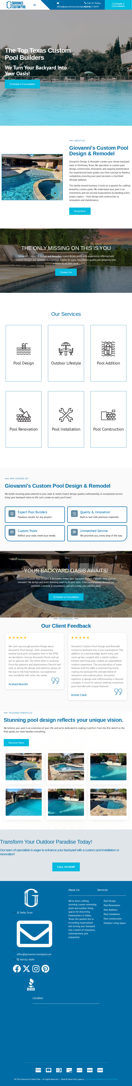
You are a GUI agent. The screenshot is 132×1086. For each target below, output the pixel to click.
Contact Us (66, 272)
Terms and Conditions (95, 1079)
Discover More (16, 742)
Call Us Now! (66, 867)
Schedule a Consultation (118, 4)
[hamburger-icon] (34, 5)
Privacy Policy (112, 1079)
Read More (80, 211)
